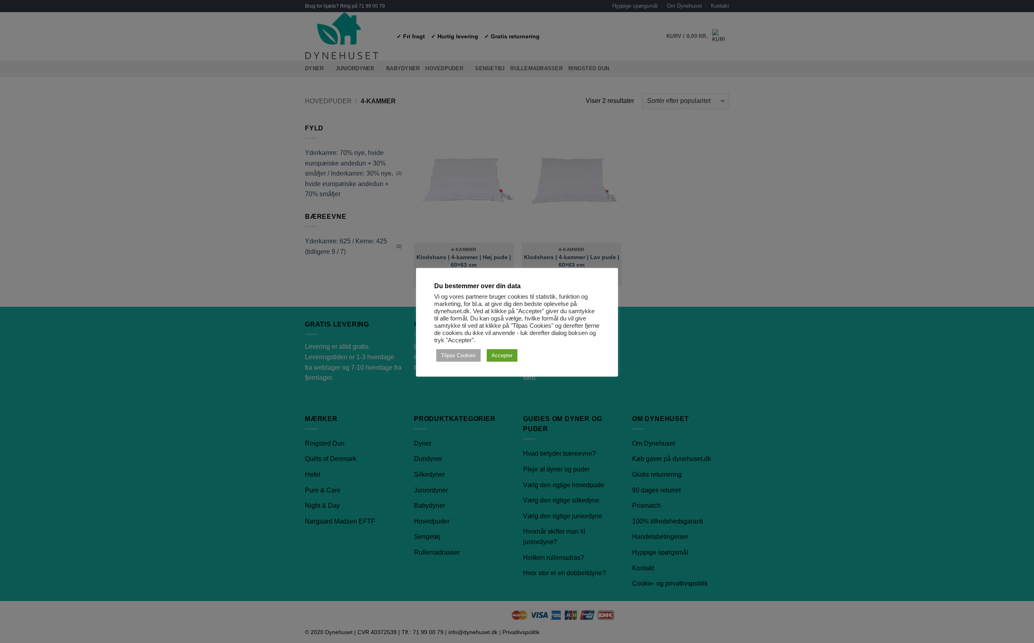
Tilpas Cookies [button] (458, 355)
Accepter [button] (502, 355)
